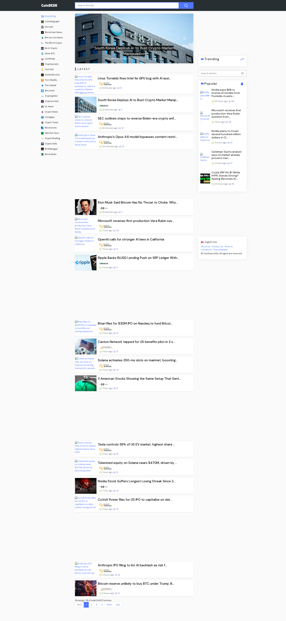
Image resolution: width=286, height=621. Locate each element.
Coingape (49, 117)
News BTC (49, 53)
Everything (50, 16)
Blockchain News (53, 32)
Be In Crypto (50, 48)
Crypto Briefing (52, 138)
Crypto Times (51, 122)
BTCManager (51, 148)
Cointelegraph (51, 21)
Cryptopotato (51, 64)
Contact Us (217, 246)
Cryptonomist (51, 101)
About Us (205, 246)
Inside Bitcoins (52, 74)
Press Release (220, 249)
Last (118, 604)
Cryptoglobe (51, 95)
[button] (84, 38)
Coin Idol (49, 69)
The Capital (50, 85)
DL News (49, 106)
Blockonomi (50, 127)
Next (109, 604)
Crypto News (51, 111)
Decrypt (48, 26)
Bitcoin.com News (53, 37)
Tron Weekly (50, 80)
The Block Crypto (53, 42)
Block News (50, 154)
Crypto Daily (50, 143)
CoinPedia (49, 58)
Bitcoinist (49, 90)
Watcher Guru (51, 132)
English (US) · (211, 241)
